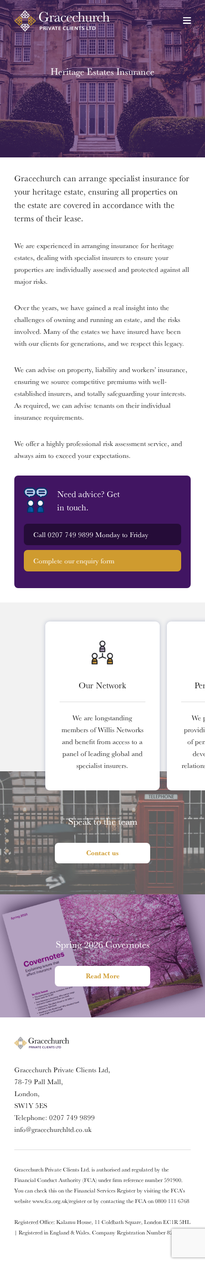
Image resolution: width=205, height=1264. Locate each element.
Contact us (102, 853)
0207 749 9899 (70, 534)
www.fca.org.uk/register (59, 1200)
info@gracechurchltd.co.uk (53, 1129)
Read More (103, 976)
